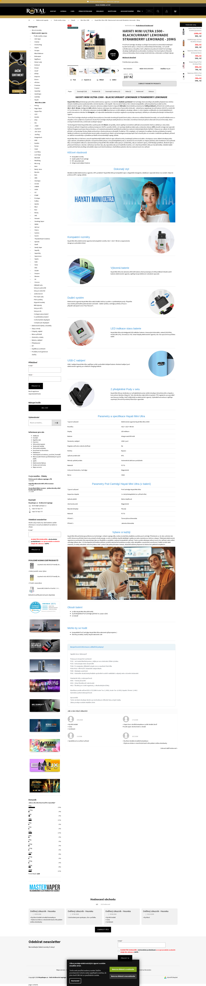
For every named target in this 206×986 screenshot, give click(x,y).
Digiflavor (37, 59)
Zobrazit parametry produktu (149, 84)
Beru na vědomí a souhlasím (123, 969)
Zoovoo (37, 282)
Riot (35, 210)
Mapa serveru (37, 467)
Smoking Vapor (39, 221)
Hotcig (36, 106)
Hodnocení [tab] (139, 91)
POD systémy (38, 300)
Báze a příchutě (37, 334)
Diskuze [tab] (151, 91)
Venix (36, 265)
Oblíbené (36, 436)
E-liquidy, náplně (37, 331)
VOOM (36, 271)
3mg (30, 818)
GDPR (34, 461)
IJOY (35, 114)
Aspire (36, 48)
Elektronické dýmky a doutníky (42, 326)
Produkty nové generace (40, 352)
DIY (33, 346)
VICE (35, 268)
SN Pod (36, 227)
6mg (30, 831)
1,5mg (31, 810)
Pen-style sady (39, 297)
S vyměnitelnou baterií (41, 317)
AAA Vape (37, 39)
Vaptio (36, 259)
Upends (36, 242)
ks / (45, 408)
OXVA (36, 189)
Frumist (36, 88)
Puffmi (36, 201)
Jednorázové (38, 294)
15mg (30, 857)
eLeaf (36, 71)
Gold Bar (37, 97)
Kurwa (36, 146)
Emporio (37, 77)
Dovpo (36, 68)
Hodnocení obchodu (39, 465)
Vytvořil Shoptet (172, 977)
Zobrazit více (103, 929)
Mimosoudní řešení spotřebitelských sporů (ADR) (47, 458)
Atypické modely (39, 302)
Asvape (36, 50)
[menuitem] (53, 11)
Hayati (36, 100)
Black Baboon (38, 53)
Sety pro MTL (38, 308)
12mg (30, 852)
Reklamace (36, 453)
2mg (30, 814)
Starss (36, 230)
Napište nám (37, 440)
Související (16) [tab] (82, 91)
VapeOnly (37, 253)
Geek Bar (37, 91)
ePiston (36, 82)
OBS (35, 178)
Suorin (36, 236)
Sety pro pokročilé (40, 288)
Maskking (37, 161)
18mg (30, 865)
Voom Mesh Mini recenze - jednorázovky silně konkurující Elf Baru (44, 489)
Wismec (37, 276)
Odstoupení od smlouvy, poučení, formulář (47, 455)
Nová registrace (34, 391)
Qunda (36, 204)
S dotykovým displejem (41, 323)
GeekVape (37, 94)
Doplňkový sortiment (38, 349)
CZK (148, 11)
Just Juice (37, 132)
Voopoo (37, 273)
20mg (30, 870)
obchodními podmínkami (147, 950)
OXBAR (36, 187)
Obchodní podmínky (39, 448)
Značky (34, 355)
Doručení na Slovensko (143, 970)
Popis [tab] (70, 91)
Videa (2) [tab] (128, 91)
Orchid (36, 184)
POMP (36, 195)
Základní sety (38, 285)
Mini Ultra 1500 (40, 103)
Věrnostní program (39, 444)
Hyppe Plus (38, 111)
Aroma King (38, 45)
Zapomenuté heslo (35, 394)
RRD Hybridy (38, 305)
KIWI (35, 140)
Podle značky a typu (40, 36)
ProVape (37, 198)
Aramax (36, 42)
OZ (35, 192)
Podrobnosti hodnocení (144, 26)
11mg (30, 848)
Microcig (37, 163)
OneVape (37, 181)
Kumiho (36, 143)
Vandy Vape (38, 247)
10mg (30, 844)
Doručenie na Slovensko (40, 450)
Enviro (36, 79)
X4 (35, 279)
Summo (36, 233)
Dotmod (37, 65)
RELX (36, 207)
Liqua (36, 149)
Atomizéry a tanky (37, 337)
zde (101, 634)
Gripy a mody (36, 329)
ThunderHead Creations (42, 239)
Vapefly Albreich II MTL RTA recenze (41, 484)
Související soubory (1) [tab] (112, 91)
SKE (35, 216)
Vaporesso (38, 256)
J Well (36, 126)
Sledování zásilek (38, 446)
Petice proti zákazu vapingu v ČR (40, 479)
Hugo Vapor (38, 108)
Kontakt (35, 438)
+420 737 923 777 (37, 509)
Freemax (37, 85)
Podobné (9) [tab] (96, 91)
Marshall (37, 158)
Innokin (36, 117)
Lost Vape (37, 155)
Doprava (35, 442)
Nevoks (36, 172)
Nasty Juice (38, 169)
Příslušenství (36, 343)
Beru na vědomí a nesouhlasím (123, 976)
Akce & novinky (37, 30)
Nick (35, 175)
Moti (35, 166)
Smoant (36, 218)
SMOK (36, 224)
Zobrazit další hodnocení (168, 748)
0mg (30, 806)
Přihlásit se (35, 386)
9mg (30, 840)
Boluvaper (37, 56)
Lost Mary (37, 152)
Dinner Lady (38, 62)
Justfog (37, 134)
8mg (30, 835)
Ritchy (36, 213)
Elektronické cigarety (39, 33)
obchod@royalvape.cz (39, 506)
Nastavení (75, 981)
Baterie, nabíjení (37, 340)
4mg (30, 823)
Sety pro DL (37, 311)
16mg (30, 861)
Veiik (36, 262)
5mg (30, 827)
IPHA (35, 120)
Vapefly (36, 250)
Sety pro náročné (39, 291)
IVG (35, 123)
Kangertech (38, 137)
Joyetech (37, 129)
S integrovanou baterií (41, 314)
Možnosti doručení (129, 58)
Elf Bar (36, 74)
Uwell (36, 244)
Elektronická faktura (39, 463)
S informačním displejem (42, 320)
